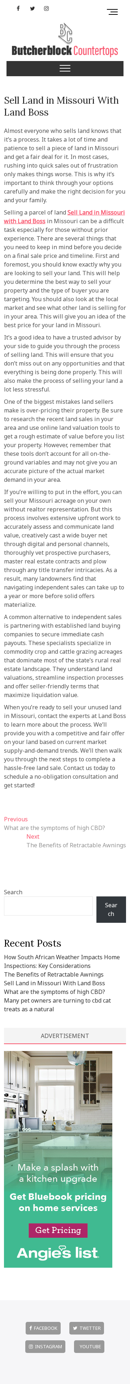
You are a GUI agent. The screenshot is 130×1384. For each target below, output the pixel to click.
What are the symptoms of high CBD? (54, 992)
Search (13, 892)
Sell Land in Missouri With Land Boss (61, 106)
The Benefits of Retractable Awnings (54, 974)
